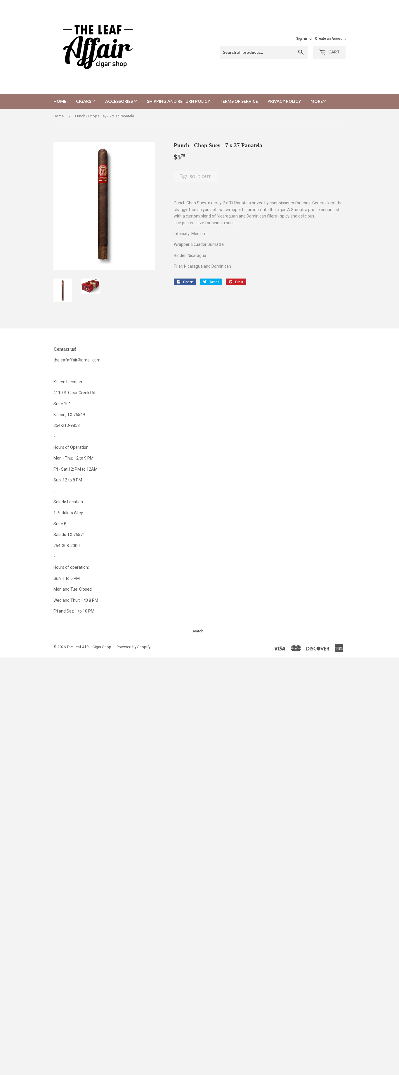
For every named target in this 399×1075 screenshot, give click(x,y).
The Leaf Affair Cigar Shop (89, 647)
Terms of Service (239, 101)
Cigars (84, 101)
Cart (333, 51)
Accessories (119, 101)
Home (59, 101)
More (316, 101)
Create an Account (330, 38)
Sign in (301, 38)
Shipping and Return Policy (178, 101)
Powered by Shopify (133, 647)
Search (197, 631)
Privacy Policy (284, 101)
